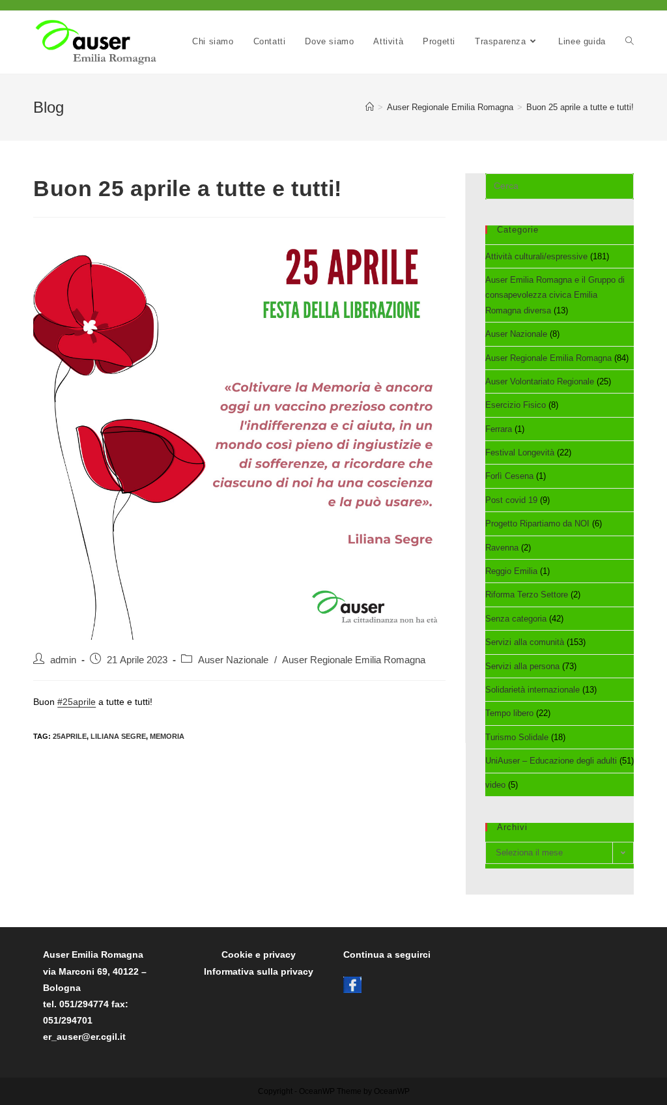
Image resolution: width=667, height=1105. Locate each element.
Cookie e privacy (258, 954)
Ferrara (498, 429)
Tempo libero (509, 713)
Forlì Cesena (509, 476)
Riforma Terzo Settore (526, 594)
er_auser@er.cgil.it (84, 1036)
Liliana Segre (118, 736)
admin (63, 660)
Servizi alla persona (522, 666)
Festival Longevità (519, 452)
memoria (167, 736)
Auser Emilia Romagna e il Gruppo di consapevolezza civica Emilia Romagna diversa (555, 295)
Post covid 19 (511, 500)
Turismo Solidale (516, 737)
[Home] (369, 107)
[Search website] (630, 42)
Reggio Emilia (511, 571)
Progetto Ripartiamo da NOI (537, 523)
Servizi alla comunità (524, 642)
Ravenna (501, 547)
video (495, 785)
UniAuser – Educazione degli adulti (551, 761)
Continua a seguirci (387, 954)
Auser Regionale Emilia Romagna (353, 660)
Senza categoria (515, 619)
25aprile (70, 736)
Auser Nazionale (233, 660)
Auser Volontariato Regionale (539, 381)
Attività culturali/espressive (536, 256)
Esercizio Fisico (515, 405)
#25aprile (76, 701)
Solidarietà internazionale (532, 690)
